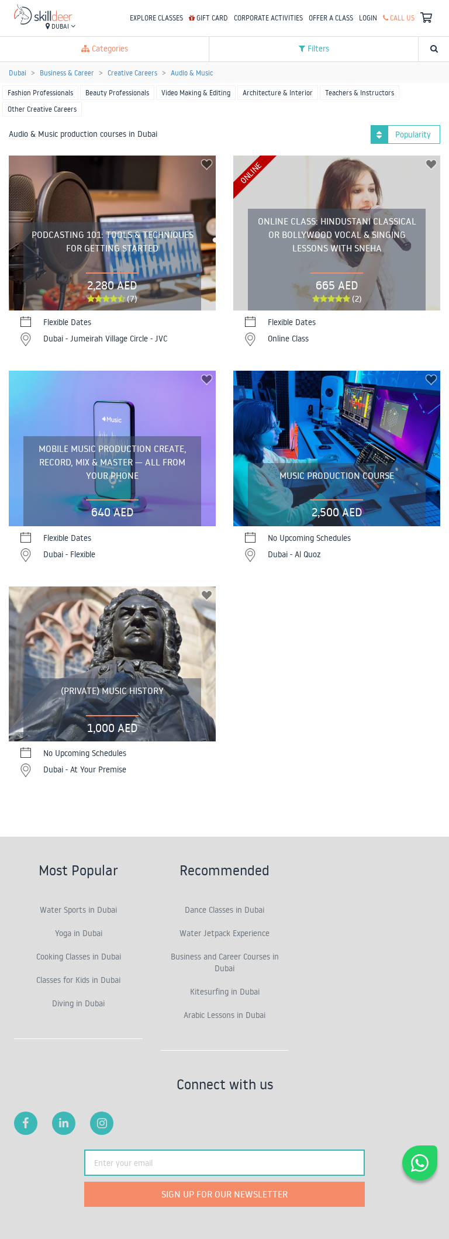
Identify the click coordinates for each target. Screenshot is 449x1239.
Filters (317, 48)
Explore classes (156, 17)
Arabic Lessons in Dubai (224, 1015)
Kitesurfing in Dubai (225, 991)
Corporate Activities (268, 17)
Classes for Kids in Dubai (78, 980)
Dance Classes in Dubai (224, 910)
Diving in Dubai (78, 1003)
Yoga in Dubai (78, 933)
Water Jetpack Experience (224, 933)
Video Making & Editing (195, 92)
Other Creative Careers (42, 109)
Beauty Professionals (117, 92)
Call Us (401, 17)
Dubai (60, 26)
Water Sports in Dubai (78, 910)
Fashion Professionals (40, 92)
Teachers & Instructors (359, 92)
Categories (108, 48)
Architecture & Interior (278, 92)
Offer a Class (331, 17)
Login (368, 17)
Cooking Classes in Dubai (78, 956)
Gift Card (211, 17)
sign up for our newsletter (224, 1194)
